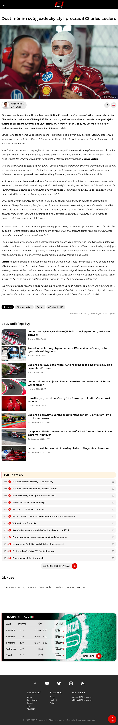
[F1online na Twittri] (59, 685)
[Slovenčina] (113, 105)
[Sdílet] (107, 105)
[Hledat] (4, 5)
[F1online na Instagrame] (71, 685)
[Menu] (114, 5)
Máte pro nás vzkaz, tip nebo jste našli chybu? (92, 313)
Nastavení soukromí (86, 720)
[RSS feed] (83, 685)
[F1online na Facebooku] (35, 685)
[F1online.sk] (59, 4)
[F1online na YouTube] (47, 685)
